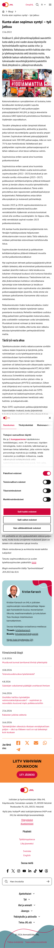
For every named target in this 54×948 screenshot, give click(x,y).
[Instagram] (18, 871)
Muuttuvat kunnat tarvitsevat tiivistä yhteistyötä (24, 662)
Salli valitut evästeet (27, 520)
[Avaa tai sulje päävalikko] (50, 4)
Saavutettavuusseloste (36, 942)
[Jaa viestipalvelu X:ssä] (27, 743)
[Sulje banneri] (50, 418)
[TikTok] (35, 871)
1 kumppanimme (17, 439)
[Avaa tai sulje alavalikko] (33, 893)
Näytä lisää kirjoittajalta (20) (20, 639)
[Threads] (46, 871)
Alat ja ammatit (25, 905)
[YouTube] (24, 871)
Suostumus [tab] (8, 425)
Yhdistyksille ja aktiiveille (25, 916)
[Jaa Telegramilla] (18, 749)
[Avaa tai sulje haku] (37, 4)
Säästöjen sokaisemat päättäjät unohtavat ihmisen (26, 685)
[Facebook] (7, 871)
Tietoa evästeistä (15, 942)
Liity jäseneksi (27, 843)
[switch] (47, 482)
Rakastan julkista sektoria (14, 714)
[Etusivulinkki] (7, 4)
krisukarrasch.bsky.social (26, 633)
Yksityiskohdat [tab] (26, 425)
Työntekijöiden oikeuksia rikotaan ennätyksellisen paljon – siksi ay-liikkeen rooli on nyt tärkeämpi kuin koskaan (25, 729)
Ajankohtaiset (25, 893)
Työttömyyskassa (27, 839)
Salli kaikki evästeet (27, 511)
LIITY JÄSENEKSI (27, 774)
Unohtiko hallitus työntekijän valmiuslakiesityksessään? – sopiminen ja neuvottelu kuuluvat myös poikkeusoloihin (23, 700)
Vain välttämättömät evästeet (27, 528)
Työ (25, 899)
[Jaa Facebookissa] (18, 743)
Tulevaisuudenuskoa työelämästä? (18, 674)
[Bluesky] (41, 871)
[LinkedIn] (29, 871)
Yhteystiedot (27, 819)
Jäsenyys (25, 910)
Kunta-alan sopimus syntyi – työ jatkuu (20, 15)
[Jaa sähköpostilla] (36, 743)
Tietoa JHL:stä (25, 922)
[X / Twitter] (13, 871)
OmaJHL (29, 4)
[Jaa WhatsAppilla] (45, 743)
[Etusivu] (3, 11)
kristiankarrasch (23, 630)
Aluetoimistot (27, 823)
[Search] (48, 881)
